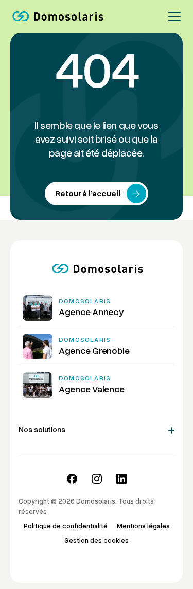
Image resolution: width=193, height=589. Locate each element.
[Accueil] (56, 16)
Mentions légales (143, 526)
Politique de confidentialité (66, 526)
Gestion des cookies (96, 540)
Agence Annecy (91, 312)
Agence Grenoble (94, 350)
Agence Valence (92, 389)
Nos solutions (42, 430)
